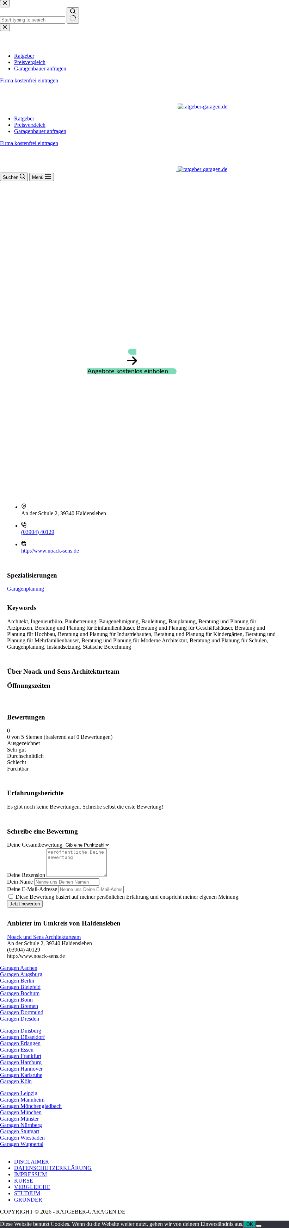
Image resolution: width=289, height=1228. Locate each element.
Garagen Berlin (17, 981)
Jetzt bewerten (25, 903)
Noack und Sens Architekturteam (44, 937)
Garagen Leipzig (18, 1093)
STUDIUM (27, 1193)
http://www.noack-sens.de (50, 551)
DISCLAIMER (31, 1162)
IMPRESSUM (30, 1174)
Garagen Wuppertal (21, 1144)
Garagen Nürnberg (21, 1125)
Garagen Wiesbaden (22, 1138)
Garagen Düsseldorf (22, 1037)
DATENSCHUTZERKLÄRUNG (53, 1168)
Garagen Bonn (16, 1000)
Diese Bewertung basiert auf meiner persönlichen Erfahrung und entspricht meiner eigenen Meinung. (128, 897)
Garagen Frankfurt (20, 1056)
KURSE (23, 1181)
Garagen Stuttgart (19, 1131)
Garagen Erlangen (20, 1043)
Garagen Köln (16, 1081)
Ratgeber (24, 118)
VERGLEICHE (32, 1187)
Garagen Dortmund (21, 1012)
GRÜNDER (28, 1200)
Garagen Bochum (19, 993)
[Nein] (259, 1226)
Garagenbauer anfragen (40, 131)
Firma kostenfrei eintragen (29, 143)
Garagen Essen (16, 1050)
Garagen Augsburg (21, 974)
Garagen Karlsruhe (21, 1075)
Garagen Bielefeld (20, 987)
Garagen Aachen (18, 968)
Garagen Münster (19, 1119)
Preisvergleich (29, 125)
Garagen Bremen (19, 1006)
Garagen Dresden (19, 1019)
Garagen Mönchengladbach (31, 1106)
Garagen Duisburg (20, 1031)
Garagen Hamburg (21, 1062)
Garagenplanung (25, 589)
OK (249, 1224)
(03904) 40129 (37, 532)
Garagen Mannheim (22, 1100)
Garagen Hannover (21, 1069)
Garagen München (21, 1112)
